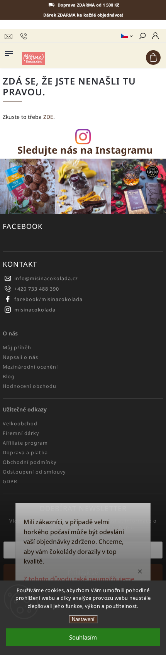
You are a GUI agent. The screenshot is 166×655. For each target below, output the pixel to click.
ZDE (48, 116)
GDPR (10, 481)
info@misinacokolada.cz (46, 278)
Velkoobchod (20, 423)
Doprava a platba (25, 452)
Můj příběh (17, 347)
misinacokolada (35, 309)
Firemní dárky (21, 433)
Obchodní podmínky (29, 462)
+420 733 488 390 (36, 289)
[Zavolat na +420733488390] (25, 36)
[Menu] (9, 52)
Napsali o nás (20, 357)
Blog (9, 376)
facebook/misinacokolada (48, 299)
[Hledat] (142, 36)
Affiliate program (25, 443)
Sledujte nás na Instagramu (85, 150)
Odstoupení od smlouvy (34, 472)
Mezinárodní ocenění (30, 367)
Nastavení (83, 619)
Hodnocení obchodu (29, 386)
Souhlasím (83, 637)
